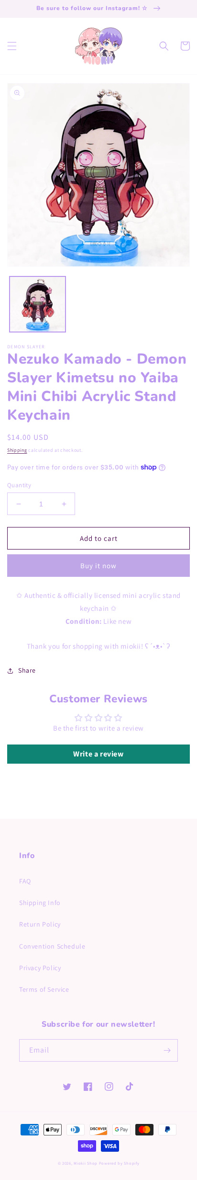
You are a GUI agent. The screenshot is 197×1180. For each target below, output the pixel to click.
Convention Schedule (52, 946)
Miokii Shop (86, 1163)
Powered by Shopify (119, 1163)
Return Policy (40, 924)
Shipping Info (40, 902)
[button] (11, 46)
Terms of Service (44, 989)
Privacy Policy (40, 967)
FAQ (25, 881)
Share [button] (27, 670)
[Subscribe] (166, 1050)
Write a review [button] (98, 754)
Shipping (17, 450)
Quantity (19, 485)
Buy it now (98, 565)
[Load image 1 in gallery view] (38, 304)
